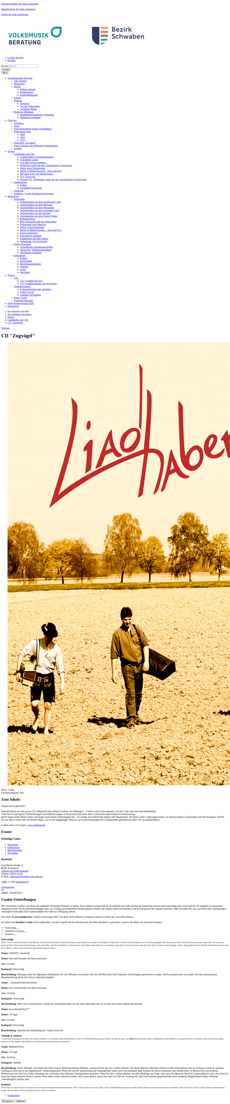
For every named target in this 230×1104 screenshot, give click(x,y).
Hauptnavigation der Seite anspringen (19, 4)
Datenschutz (14, 847)
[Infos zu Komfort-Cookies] (15, 934)
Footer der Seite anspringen (14, 14)
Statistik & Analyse (14, 931)
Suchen (5, 66)
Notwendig (10, 927)
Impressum (13, 844)
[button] (20, 78)
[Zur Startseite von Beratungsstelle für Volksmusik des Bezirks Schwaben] (76, 52)
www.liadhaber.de (36, 825)
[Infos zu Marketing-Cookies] (26, 931)
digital (22, 882)
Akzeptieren (8, 1101)
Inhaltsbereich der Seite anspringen (18, 9)
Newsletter (13, 853)
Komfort (9, 934)
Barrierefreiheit (15, 850)
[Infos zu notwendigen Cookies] (18, 928)
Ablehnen (20, 1101)
